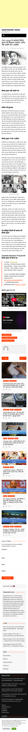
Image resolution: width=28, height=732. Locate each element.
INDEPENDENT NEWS (11, 30)
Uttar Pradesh (13, 380)
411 (14, 586)
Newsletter (6, 668)
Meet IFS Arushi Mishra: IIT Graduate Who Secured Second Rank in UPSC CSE (12, 700)
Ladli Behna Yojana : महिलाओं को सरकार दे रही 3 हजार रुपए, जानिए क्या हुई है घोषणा (13, 471)
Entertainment (20, 48)
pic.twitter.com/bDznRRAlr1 (13, 280)
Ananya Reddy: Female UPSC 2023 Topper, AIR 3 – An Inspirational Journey (14, 695)
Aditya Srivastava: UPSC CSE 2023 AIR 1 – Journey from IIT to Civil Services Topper (13, 690)
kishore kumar (7, 334)
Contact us (6, 665)
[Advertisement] (14, 14)
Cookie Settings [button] (6, 728)
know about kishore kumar (10, 337)
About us (5, 658)
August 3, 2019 (20, 284)
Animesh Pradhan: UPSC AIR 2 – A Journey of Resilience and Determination (13, 684)
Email (3, 564)
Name (3, 558)
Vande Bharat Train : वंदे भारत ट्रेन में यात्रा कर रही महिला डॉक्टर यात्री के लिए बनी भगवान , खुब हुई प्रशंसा (13, 414)
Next (22, 358)
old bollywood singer (8, 340)
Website (4, 571)
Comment (4, 549)
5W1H (5, 438)
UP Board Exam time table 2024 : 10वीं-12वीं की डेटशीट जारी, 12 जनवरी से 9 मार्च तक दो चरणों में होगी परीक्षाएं (14, 385)
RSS (5, 623)
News (12, 409)
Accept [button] (13, 728)
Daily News (14, 48)
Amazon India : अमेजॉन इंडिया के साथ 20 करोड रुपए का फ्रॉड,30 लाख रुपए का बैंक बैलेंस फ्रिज (14, 442)
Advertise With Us (7, 662)
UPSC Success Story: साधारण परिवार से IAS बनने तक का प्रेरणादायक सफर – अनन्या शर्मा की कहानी (13, 628)
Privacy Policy (6, 655)
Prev (6, 358)
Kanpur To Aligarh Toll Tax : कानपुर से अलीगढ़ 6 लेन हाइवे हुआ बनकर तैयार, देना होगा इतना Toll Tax (13, 531)
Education (6, 380)
